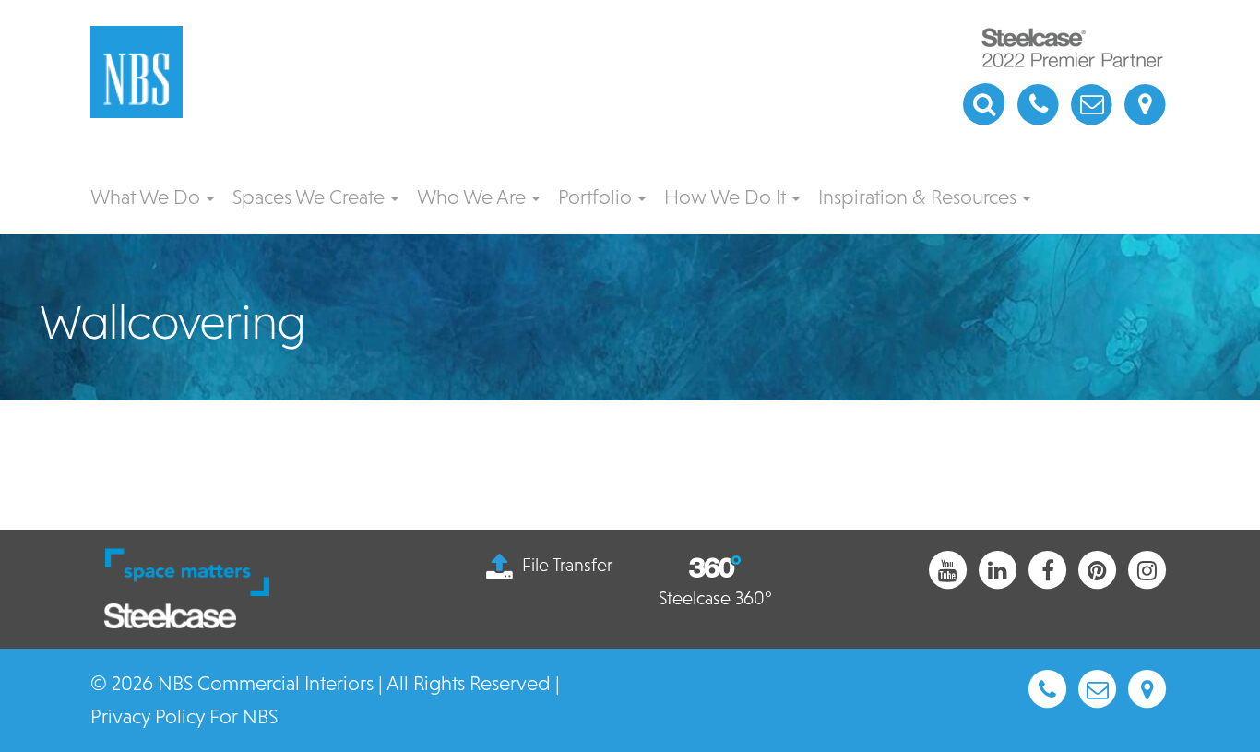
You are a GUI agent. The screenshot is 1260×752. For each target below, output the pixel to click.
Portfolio (597, 197)
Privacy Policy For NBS (184, 716)
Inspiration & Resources (919, 197)
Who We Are (473, 197)
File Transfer (567, 565)
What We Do (147, 197)
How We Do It (727, 197)
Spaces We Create (310, 197)
